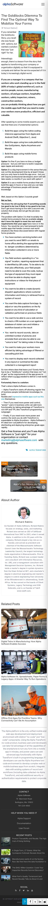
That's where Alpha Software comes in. (19, 386)
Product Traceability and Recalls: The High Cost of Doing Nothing (29, 839)
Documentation (24, 823)
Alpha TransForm (37, 450)
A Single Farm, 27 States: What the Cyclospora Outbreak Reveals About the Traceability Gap (28, 851)
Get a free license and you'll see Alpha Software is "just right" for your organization (23, 434)
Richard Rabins (10, 28)
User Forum (24, 828)
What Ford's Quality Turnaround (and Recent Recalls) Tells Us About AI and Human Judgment (27, 877)
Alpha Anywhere (29, 145)
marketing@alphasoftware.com (19, 440)
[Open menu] (43, 4)
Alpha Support (24, 818)
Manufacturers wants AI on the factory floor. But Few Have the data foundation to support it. (29, 860)
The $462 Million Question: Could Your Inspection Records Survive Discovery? (28, 869)
